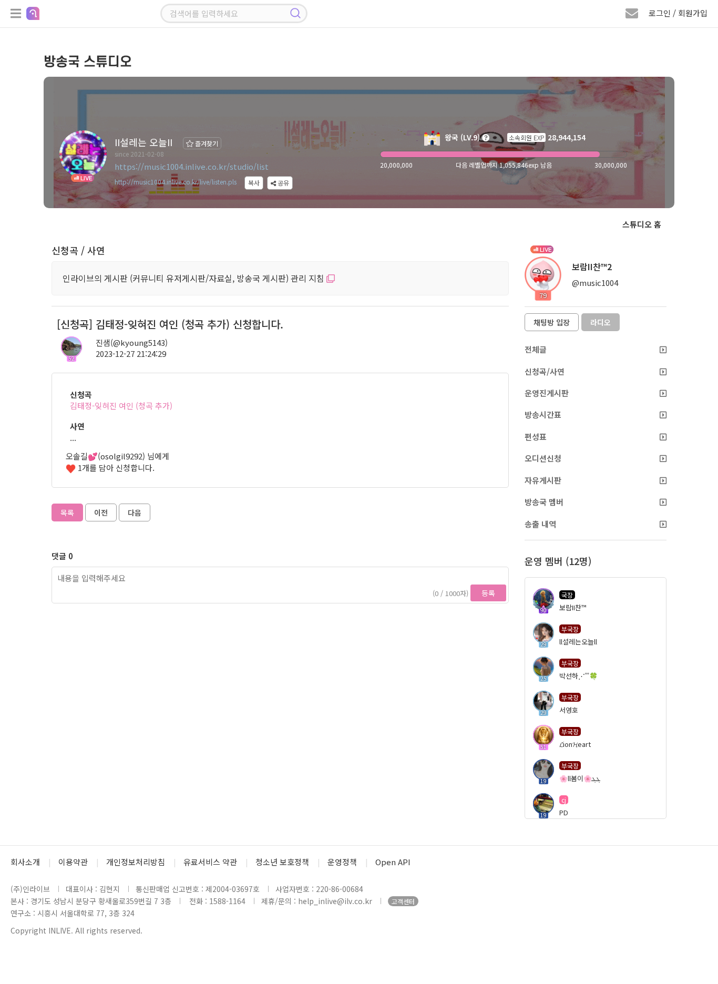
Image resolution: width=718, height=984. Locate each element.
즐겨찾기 (205, 143)
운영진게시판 (547, 392)
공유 (282, 182)
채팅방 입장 (552, 322)
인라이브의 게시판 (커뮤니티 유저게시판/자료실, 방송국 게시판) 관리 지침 (194, 278)
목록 (67, 512)
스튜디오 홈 (641, 224)
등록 (488, 593)
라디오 (600, 322)
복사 (254, 182)
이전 (101, 512)
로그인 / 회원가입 (678, 12)
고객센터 (403, 901)
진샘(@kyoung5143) (132, 342)
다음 (134, 512)
